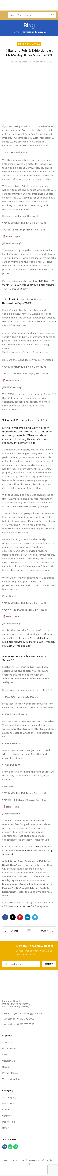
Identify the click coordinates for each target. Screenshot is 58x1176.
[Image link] (13, 985)
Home (15, 31)
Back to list (29, 931)
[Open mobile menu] (4, 15)
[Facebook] (4, 1146)
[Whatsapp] (10, 1146)
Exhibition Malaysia (34, 31)
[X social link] (13, 917)
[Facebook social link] (5, 917)
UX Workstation (19, 61)
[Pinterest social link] (20, 917)
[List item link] (29, 1042)
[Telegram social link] (35, 917)
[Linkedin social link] (27, 917)
